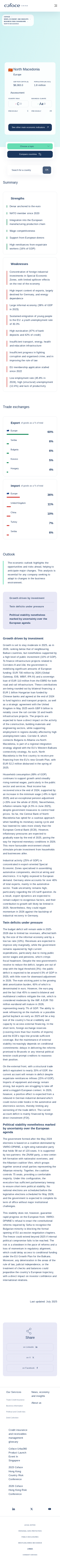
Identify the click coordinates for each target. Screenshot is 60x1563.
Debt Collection (12, 1418)
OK (48, 169)
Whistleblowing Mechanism (30, 1543)
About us (36, 1402)
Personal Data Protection (30, 1531)
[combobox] (25, 171)
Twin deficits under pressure (26, 606)
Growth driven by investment (26, 598)
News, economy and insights (40, 1394)
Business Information (14, 1406)
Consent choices (30, 1555)
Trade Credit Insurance (15, 1400)
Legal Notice (30, 1525)
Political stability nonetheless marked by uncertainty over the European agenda (28, 619)
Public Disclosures (30, 1537)
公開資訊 (30, 1549)
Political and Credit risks (15, 1412)
